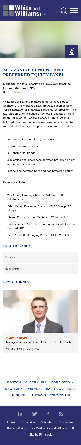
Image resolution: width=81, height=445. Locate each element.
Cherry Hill (36, 382)
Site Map (47, 422)
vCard (36, 349)
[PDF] (71, 51)
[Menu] (74, 11)
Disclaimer (66, 422)
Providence (65, 388)
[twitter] (34, 414)
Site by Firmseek (40, 434)
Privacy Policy (16, 428)
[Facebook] (48, 414)
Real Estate (12, 269)
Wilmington (61, 394)
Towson (39, 394)
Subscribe (28, 422)
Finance (10, 257)
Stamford (18, 394)
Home (11, 422)
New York (14, 388)
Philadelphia (38, 388)
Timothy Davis (16, 338)
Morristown (62, 382)
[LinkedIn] (20, 414)
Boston (14, 382)
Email (27, 349)
